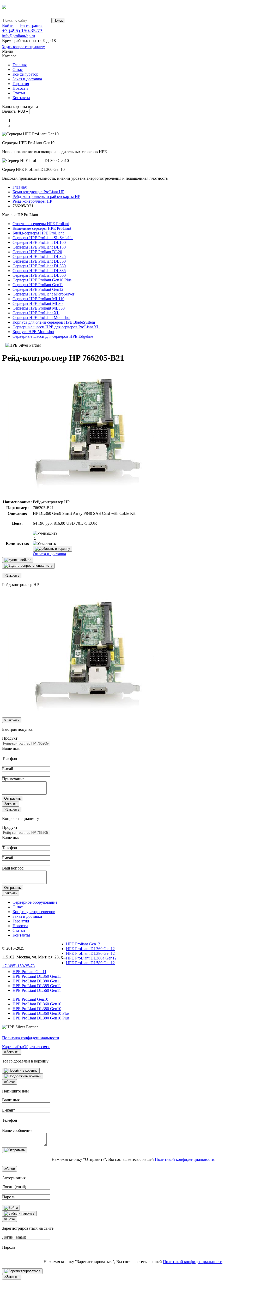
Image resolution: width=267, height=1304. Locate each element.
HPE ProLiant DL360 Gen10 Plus (41, 1013)
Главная (20, 65)
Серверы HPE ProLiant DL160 (39, 242)
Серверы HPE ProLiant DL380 (39, 266)
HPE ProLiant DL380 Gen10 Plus (41, 1018)
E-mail (7, 768)
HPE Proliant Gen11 (29, 971)
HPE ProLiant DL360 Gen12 (90, 948)
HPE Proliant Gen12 (83, 944)
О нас (18, 69)
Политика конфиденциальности (30, 1038)
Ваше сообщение (17, 1130)
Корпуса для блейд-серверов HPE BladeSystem (54, 322)
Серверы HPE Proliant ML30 (38, 303)
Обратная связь (36, 1047)
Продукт (9, 738)
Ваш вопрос (12, 868)
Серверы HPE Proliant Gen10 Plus (42, 280)
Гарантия (21, 83)
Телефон (9, 758)
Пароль (8, 1197)
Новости (20, 88)
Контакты (21, 97)
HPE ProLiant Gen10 (30, 999)
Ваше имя (11, 748)
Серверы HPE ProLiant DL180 (39, 247)
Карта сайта (12, 1047)
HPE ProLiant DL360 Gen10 (37, 1004)
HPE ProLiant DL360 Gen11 (37, 976)
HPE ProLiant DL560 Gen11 (37, 990)
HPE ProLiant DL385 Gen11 (37, 985)
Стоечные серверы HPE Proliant (41, 223)
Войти (8, 25)
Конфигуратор (25, 74)
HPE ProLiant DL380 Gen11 (37, 981)
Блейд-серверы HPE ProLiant (38, 233)
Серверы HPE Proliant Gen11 (38, 284)
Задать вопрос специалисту (23, 47)
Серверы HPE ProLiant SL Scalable (43, 238)
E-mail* (8, 1110)
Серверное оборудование (35, 902)
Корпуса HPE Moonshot (33, 331)
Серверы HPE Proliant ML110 (38, 299)
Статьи (19, 93)
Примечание (13, 779)
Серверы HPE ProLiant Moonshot (41, 317)
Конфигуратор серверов (34, 911)
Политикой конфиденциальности (184, 1159)
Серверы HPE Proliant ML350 (39, 308)
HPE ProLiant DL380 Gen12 (90, 953)
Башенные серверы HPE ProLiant (42, 228)
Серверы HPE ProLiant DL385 (39, 270)
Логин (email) (14, 1187)
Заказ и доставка (27, 79)
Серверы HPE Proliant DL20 (37, 252)
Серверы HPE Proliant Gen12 (38, 289)
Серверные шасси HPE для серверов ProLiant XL (56, 327)
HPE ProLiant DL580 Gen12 (90, 963)
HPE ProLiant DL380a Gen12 (91, 958)
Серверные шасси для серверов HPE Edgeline (53, 336)
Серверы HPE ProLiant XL (36, 313)
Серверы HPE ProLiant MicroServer (43, 294)
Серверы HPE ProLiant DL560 (39, 275)
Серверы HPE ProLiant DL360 (39, 261)
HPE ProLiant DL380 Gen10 (37, 1008)
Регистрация (31, 25)
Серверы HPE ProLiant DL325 (39, 256)
